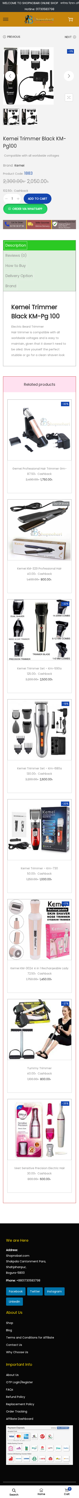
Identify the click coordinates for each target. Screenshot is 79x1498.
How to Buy (15, 265)
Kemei (19, 165)
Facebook (16, 1291)
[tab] (39, 245)
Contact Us (14, 1345)
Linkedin (14, 1302)
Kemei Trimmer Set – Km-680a (39, 768)
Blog (9, 1330)
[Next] (69, 76)
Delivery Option (19, 275)
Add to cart (37, 199)
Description (15, 245)
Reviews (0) (16, 255)
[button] (25, 207)
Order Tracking (16, 1411)
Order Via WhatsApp (27, 209)
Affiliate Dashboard (19, 1419)
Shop (9, 1323)
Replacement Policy (20, 1404)
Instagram (54, 1291)
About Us (12, 1375)
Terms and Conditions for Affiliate (30, 1338)
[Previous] (10, 76)
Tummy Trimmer (39, 1068)
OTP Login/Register (19, 1382)
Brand (10, 285)
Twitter (35, 1291)
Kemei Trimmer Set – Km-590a (39, 668)
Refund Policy (15, 1397)
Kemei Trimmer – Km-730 (39, 868)
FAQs (9, 1390)
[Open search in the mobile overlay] (14, 1490)
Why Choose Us (17, 1352)
